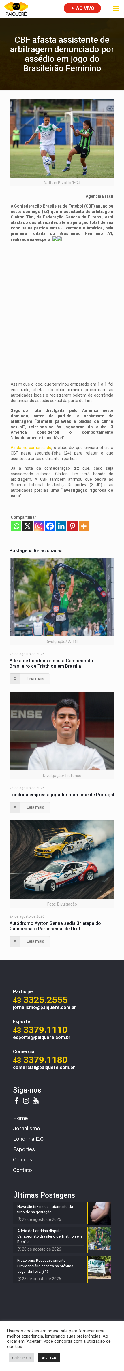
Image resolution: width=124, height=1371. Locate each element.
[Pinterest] (72, 526)
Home (20, 1118)
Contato (22, 1170)
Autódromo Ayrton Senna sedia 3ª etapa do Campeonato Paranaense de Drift (55, 926)
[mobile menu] (116, 9)
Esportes (24, 1149)
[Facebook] (50, 526)
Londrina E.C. (29, 1139)
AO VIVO (84, 8)
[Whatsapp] (16, 526)
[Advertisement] (62, 309)
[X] (27, 526)
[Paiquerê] (16, 8)
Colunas (22, 1159)
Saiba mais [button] (21, 1358)
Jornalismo (26, 1128)
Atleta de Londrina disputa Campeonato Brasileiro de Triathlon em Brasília (51, 663)
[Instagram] (39, 526)
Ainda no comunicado (31, 447)
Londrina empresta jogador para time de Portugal (62, 794)
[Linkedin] (61, 526)
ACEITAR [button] (49, 1358)
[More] (84, 526)
